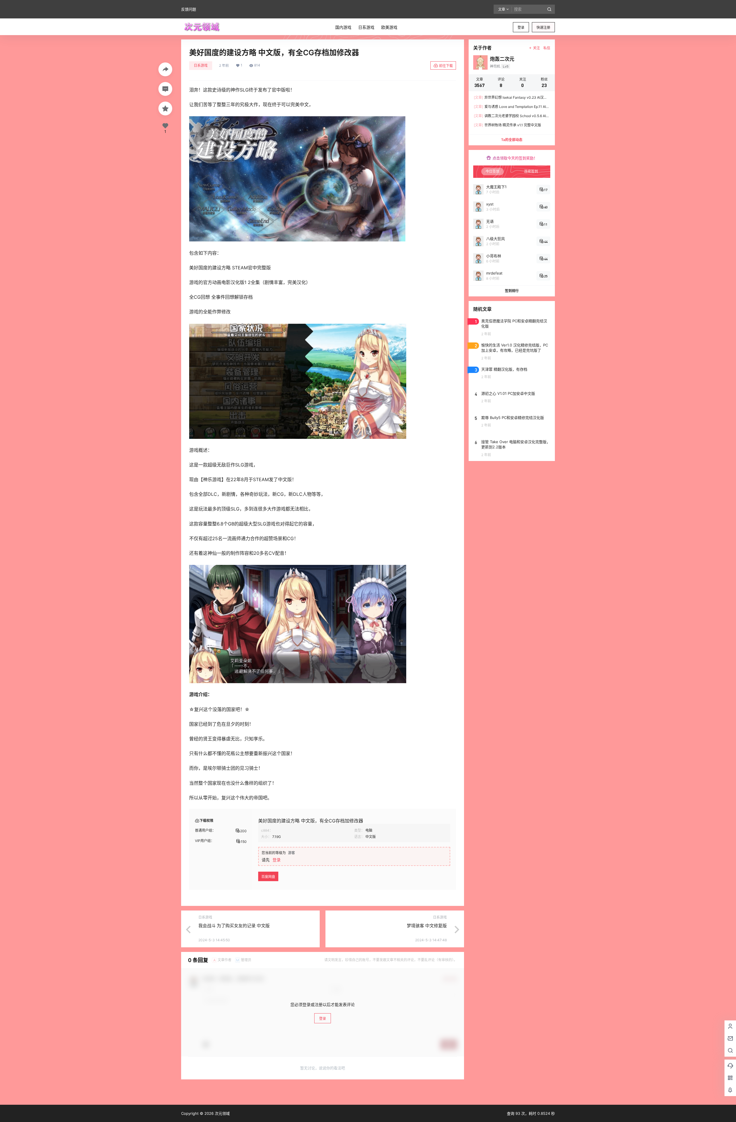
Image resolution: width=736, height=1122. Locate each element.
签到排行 (512, 291)
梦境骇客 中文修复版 (427, 925)
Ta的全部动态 (511, 140)
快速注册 (543, 27)
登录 (521, 27)
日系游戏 (201, 65)
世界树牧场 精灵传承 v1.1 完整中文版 (507, 125)
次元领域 (222, 1113)
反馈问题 (188, 9)
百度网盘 (268, 877)
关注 (536, 48)
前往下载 (446, 66)
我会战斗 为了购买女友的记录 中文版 (234, 925)
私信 (546, 48)
